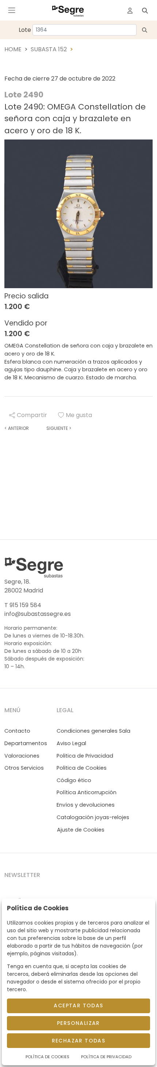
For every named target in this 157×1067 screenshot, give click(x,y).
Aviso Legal (71, 743)
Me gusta (79, 415)
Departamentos (25, 743)
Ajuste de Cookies (80, 829)
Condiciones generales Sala (93, 731)
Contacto (17, 731)
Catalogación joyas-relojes (93, 817)
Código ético (74, 780)
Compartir (32, 415)
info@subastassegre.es (37, 614)
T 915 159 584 (22, 605)
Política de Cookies (47, 1057)
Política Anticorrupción (86, 792)
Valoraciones (21, 755)
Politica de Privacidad (85, 755)
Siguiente (58, 428)
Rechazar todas (79, 1040)
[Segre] (68, 10)
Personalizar (78, 1023)
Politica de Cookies (82, 768)
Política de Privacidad (106, 1057)
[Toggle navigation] (11, 10)
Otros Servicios (24, 768)
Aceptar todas (78, 1005)
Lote (25, 30)
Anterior (16, 428)
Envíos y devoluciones (86, 804)
